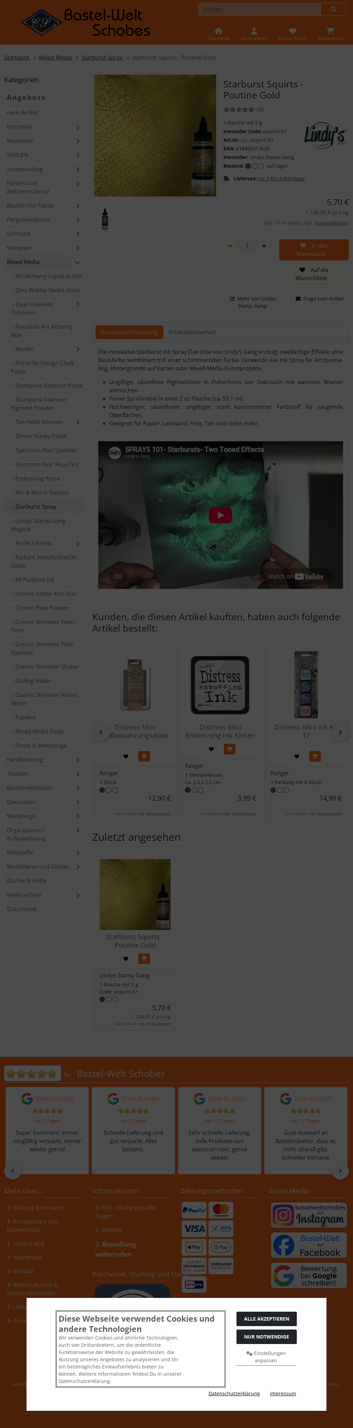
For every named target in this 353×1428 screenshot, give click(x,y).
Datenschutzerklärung (234, 1393)
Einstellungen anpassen (269, 1357)
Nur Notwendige (266, 1336)
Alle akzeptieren (266, 1318)
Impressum (283, 1393)
